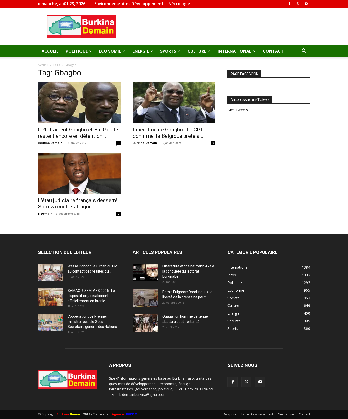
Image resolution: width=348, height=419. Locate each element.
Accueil (50, 51)
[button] (304, 51)
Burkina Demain (50, 143)
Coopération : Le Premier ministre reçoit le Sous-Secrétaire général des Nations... (93, 321)
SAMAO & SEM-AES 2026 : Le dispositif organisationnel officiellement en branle (91, 296)
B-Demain (45, 213)
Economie (110, 51)
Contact (273, 51)
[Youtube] (306, 3)
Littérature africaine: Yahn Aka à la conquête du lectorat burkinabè (188, 271)
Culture (197, 51)
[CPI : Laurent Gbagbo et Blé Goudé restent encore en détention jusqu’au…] (79, 102)
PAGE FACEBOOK (244, 74)
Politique (77, 51)
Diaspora (229, 414)
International (234, 51)
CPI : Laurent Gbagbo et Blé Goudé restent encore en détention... (78, 133)
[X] (298, 3)
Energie (140, 51)
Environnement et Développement (129, 3)
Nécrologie (179, 3)
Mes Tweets (237, 109)
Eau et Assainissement (257, 414)
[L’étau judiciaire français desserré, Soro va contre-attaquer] (79, 173)
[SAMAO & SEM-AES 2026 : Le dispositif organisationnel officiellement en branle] (50, 297)
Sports (168, 51)
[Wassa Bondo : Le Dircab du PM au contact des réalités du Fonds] (50, 272)
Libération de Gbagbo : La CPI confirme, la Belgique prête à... (168, 133)
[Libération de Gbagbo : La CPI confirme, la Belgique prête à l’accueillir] (174, 102)
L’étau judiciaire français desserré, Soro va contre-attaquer (78, 203)
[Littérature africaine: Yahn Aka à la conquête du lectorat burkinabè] (145, 272)
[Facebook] (289, 3)
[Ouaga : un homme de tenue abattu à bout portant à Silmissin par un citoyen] (145, 323)
